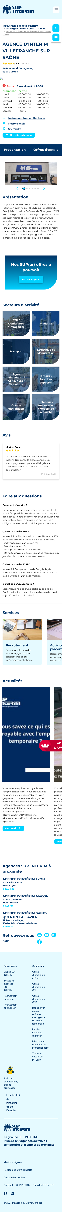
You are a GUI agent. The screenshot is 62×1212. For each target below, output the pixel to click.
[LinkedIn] (12, 1193)
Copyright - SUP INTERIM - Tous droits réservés (29, 1185)
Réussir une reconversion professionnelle (40, 1044)
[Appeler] (55, 28)
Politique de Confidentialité (18, 1169)
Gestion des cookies (14, 1177)
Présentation (15, 150)
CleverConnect (34, 1202)
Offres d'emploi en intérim (38, 974)
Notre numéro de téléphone (26, 118)
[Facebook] (5, 1193)
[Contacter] (55, 37)
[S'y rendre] (31, 78)
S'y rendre (14, 129)
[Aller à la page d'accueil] (18, 9)
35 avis (25, 63)
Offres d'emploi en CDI (38, 986)
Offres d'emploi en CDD (38, 998)
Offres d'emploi (46, 150)
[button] (17, 188)
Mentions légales (13, 1162)
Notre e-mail (16, 123)
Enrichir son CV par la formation (38, 1032)
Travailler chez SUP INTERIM (37, 1056)
